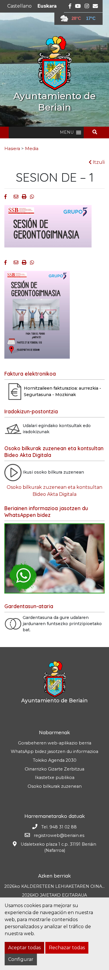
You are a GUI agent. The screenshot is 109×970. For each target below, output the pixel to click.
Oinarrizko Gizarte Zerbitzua (54, 769)
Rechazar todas (67, 947)
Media (31, 148)
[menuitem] (19, 6)
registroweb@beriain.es (59, 835)
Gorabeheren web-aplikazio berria (54, 743)
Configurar (20, 959)
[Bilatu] (96, 132)
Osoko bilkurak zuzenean (55, 786)
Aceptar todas (24, 947)
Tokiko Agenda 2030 (54, 760)
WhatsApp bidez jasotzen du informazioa (54, 751)
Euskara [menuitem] (47, 6)
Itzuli (98, 162)
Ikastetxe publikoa (54, 777)
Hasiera (12, 148)
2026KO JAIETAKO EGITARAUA (54, 895)
